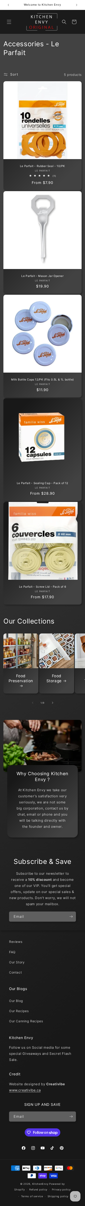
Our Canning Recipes (26, 1021)
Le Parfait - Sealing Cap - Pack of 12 (42, 483)
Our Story (16, 962)
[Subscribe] (71, 916)
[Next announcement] (77, 5)
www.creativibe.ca (25, 1090)
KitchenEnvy (40, 1183)
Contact (15, 972)
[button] (9, 22)
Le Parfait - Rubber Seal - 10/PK (42, 166)
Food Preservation (21, 678)
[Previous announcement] (8, 5)
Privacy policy (61, 1189)
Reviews (15, 942)
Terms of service (32, 1196)
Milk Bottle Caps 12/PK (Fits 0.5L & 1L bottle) (42, 379)
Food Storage (53, 678)
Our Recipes (19, 1011)
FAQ (12, 952)
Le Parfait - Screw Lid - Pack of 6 (42, 586)
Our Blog (16, 1001)
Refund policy (38, 1189)
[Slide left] (33, 703)
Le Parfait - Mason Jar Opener (42, 276)
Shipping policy (58, 1196)
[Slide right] (53, 703)
